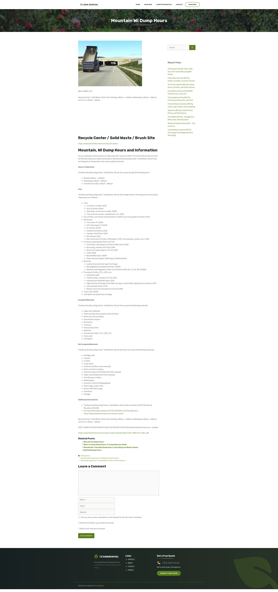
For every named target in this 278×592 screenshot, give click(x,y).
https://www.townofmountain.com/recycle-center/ (98, 143)
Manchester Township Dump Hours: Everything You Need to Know (111, 447)
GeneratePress (99, 586)
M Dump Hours (85, 456)
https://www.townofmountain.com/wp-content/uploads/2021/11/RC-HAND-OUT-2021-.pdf (113, 433)
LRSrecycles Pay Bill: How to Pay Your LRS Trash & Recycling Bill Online (180, 71)
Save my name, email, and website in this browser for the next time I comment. (111, 517)
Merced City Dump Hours (94, 442)
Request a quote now (168, 573)
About (130, 563)
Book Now (148, 4)
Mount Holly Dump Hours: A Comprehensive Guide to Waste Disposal (103, 460)
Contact (179, 4)
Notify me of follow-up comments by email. (97, 523)
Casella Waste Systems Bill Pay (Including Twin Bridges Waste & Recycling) (180, 132)
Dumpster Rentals (164, 4)
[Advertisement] (118, 119)
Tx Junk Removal (89, 4)
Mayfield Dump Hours (93, 450)
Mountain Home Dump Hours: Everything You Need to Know (100, 458)
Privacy (131, 570)
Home (138, 4)
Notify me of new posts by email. (92, 528)
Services (131, 559)
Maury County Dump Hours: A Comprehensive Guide (105, 444)
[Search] (192, 47)
